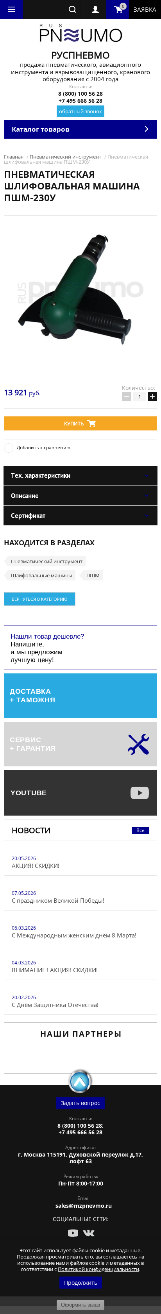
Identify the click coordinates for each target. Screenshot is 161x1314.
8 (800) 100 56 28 (80, 93)
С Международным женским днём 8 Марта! (74, 935)
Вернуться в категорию (40, 599)
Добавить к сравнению (43, 447)
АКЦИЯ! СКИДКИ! (35, 865)
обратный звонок (80, 111)
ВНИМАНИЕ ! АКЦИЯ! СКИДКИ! (55, 970)
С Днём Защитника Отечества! (55, 1005)
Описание (25, 495)
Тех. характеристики (40, 475)
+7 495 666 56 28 (80, 100)
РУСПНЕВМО (80, 54)
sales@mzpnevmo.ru (83, 1205)
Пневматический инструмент (65, 156)
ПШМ (93, 575)
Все (140, 830)
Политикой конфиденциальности (98, 1269)
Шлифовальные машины (41, 575)
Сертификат (28, 515)
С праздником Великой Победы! (58, 900)
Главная (13, 156)
